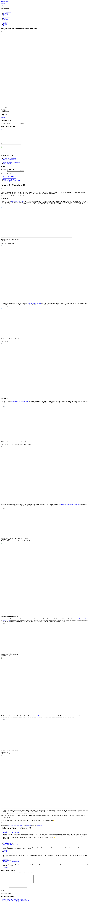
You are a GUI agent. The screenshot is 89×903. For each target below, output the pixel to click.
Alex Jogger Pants (7, 163)
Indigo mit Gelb (6, 620)
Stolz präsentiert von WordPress (13, 901)
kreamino (3, 3)
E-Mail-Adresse (4, 888)
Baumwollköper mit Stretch (17, 201)
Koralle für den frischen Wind (9, 159)
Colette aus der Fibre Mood (9, 161)
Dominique (28, 825)
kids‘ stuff (5, 14)
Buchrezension (6, 17)
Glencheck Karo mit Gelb (39, 715)
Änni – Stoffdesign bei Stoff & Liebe (11, 162)
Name (2, 885)
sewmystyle (8, 12)
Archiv (2, 169)
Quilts (4, 15)
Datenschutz (3, 901)
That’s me (5, 19)
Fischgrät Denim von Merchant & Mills (19, 401)
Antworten (5, 842)
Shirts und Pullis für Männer (9, 158)
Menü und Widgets (5, 8)
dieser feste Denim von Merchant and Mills (70, 504)
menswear (5, 13)
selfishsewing (6, 10)
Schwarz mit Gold (83, 618)
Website (2, 890)
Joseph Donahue (7, 843)
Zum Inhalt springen (5, 1)
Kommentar (4, 883)
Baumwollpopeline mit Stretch (34, 303)
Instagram (3, 117)
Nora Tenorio (6, 851)
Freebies (5, 18)
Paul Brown (6, 860)
